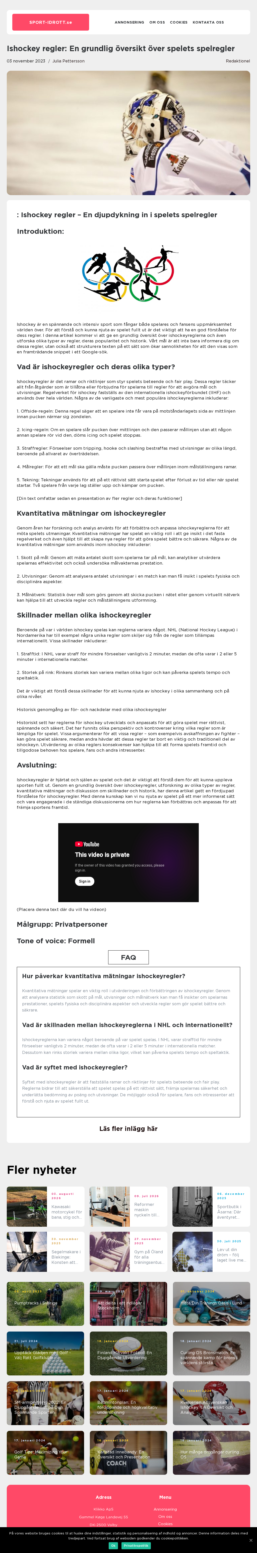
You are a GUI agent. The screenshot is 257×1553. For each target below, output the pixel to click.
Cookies (179, 22)
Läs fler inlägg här (128, 1128)
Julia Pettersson (68, 61)
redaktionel (238, 61)
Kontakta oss (208, 22)
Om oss (157, 22)
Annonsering (129, 22)
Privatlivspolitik (136, 1545)
